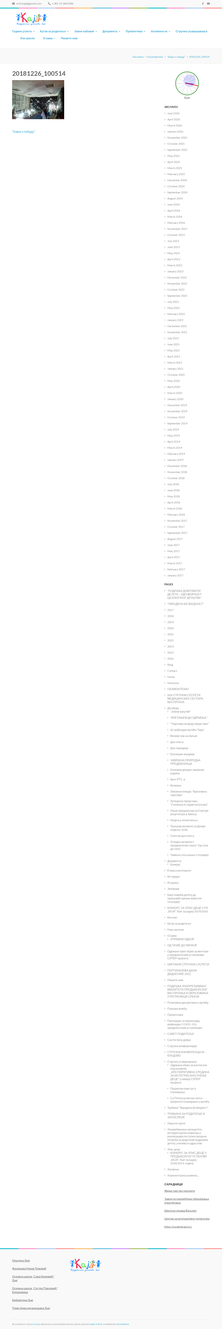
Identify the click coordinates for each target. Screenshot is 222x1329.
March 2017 (174, 563)
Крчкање (175, 785)
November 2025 (177, 137)
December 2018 (177, 465)
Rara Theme (96, 1324)
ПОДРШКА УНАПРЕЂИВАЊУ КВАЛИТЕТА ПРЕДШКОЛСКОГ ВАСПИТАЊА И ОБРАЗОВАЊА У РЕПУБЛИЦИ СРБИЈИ (187, 991)
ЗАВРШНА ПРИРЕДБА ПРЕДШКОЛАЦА (185, 761)
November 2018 (177, 472)
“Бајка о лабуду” (23, 131)
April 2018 (173, 502)
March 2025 (174, 168)
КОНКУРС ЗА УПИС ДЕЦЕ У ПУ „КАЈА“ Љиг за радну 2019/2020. (187, 909)
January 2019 (175, 459)
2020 (170, 628)
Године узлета (22, 31)
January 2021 (175, 368)
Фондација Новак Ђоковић (29, 1268)
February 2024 (176, 222)
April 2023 (173, 259)
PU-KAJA (35, 1324)
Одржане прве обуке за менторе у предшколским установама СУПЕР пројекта (187, 955)
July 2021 (173, 338)
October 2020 (176, 374)
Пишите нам (69, 38)
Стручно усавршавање (191, 31)
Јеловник (173, 888)
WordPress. (123, 1324)
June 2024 (173, 204)
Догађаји (173, 708)
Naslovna (173, 682)
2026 (170, 658)
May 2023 (173, 253)
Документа (110, 31)
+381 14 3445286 (63, 3)
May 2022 (173, 307)
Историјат (173, 876)
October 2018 (176, 478)
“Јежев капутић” (180, 711)
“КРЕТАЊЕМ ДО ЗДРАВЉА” (188, 717)
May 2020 (173, 380)
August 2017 (175, 538)
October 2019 (176, 417)
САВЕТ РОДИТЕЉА (180, 1033)
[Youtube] (208, 3)
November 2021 (177, 332)
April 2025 (173, 161)
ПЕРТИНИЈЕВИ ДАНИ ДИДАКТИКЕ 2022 (182, 972)
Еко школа (27, 38)
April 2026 (173, 119)
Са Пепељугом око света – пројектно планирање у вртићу (189, 1099)
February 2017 (176, 569)
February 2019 (176, 453)
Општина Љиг (21, 1260)
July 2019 (173, 429)
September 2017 (177, 532)
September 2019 (177, 423)
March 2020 (174, 393)
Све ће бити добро (179, 1039)
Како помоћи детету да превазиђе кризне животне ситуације (184, 898)
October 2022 (176, 289)
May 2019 (173, 435)
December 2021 (177, 326)
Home (171, 676)
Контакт (172, 917)
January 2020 (175, 399)
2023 (170, 646)
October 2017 (176, 526)
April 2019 (173, 441)
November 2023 (177, 228)
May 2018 (173, 496)
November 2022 (177, 283)
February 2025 (176, 174)
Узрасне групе (176, 1123)
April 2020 (173, 386)
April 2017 (173, 557)
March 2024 (174, 216)
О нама (48, 38)
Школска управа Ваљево (180, 1210)
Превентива (134, 31)
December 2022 (177, 277)
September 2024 (177, 192)
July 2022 (173, 301)
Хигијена (173, 1169)
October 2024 (176, 186)
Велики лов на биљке (183, 735)
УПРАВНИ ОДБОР (182, 939)
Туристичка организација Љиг (31, 1308)
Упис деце (173, 1149)
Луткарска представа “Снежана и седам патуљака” (189, 802)
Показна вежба (177, 1008)
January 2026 (175, 131)
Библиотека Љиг (22, 1300)
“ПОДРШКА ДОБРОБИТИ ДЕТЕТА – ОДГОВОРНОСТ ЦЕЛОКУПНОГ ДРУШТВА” (184, 594)
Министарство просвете (179, 1190)
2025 (170, 652)
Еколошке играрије (182, 754)
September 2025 (177, 149)
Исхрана (172, 882)
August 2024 (175, 198)
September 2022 (177, 295)
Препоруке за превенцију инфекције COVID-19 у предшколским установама (184, 1024)
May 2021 (173, 350)
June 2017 (173, 545)
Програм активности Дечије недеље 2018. (188, 828)
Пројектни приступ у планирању (183, 1090)
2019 (170, 622)
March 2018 (174, 508)
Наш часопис (175, 929)
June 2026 (173, 113)
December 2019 (177, 405)
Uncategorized (155, 56)
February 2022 (176, 313)
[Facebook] (203, 3)
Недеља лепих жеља (184, 820)
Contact (172, 670)
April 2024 (173, 210)
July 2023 (173, 241)
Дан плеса (176, 742)
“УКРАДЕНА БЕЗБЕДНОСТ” (185, 603)
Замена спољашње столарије (189, 854)
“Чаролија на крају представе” (189, 723)
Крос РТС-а (177, 779)
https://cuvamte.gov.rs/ (178, 1226)
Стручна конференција (182, 1046)
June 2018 (173, 490)
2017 (170, 610)
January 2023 (175, 271)
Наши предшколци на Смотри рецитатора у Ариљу (189, 812)
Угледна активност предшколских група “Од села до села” (189, 845)
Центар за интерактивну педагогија (187, 1218)
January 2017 (175, 575)
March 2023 (174, 265)
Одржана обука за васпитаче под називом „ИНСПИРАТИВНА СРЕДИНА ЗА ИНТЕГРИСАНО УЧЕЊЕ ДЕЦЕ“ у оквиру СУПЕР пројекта (189, 1073)
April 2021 (173, 356)
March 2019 (174, 447)
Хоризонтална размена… (183, 1175)
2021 (170, 634)
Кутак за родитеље (53, 31)
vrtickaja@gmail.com (28, 3)
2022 (170, 640)
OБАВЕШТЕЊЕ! (178, 689)
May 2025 (173, 155)
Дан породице (179, 748)
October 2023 (176, 234)
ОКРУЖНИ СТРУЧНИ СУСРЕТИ (188, 964)
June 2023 (173, 247)
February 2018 (176, 514)
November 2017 (177, 520)
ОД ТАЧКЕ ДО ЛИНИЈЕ (182, 945)
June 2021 (173, 344)
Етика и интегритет (179, 870)
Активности (159, 31)
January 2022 (175, 320)
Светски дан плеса (182, 835)
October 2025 (176, 143)
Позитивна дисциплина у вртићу (187, 1002)
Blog (170, 664)
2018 (170, 616)
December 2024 (177, 180)
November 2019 (177, 411)
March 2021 (174, 362)
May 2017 (173, 551)
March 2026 (174, 125)
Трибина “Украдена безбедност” (187, 1107)
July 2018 (173, 484)
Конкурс (175, 864)
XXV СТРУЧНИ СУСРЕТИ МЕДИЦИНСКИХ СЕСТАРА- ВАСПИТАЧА (185, 698)
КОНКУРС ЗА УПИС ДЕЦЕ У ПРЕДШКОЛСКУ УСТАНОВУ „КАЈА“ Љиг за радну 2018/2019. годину (188, 1158)
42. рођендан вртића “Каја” (187, 729)
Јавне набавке (84, 31)
